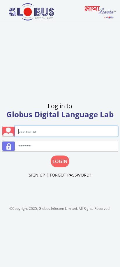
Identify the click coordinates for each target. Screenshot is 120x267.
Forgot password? (70, 175)
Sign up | (38, 175)
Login (60, 161)
